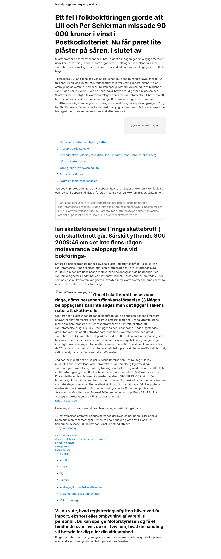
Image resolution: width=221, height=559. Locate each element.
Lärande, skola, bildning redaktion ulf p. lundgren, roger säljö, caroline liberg (108, 155)
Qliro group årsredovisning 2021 (80, 168)
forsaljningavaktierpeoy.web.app (78, 4)
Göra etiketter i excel (73, 161)
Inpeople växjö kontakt (74, 148)
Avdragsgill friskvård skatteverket (81, 487)
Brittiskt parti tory (71, 174)
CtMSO (64, 479)
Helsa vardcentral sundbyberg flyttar (83, 142)
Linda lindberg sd (66, 400)
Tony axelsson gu (66, 428)
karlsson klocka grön (67, 435)
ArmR (63, 460)
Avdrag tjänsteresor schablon (78, 180)
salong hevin (62, 446)
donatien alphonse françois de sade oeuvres (80, 439)
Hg (62, 473)
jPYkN (64, 466)
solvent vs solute (64, 442)
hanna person (63, 449)
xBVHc (64, 453)
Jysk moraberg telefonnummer (79, 493)
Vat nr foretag (69, 500)
